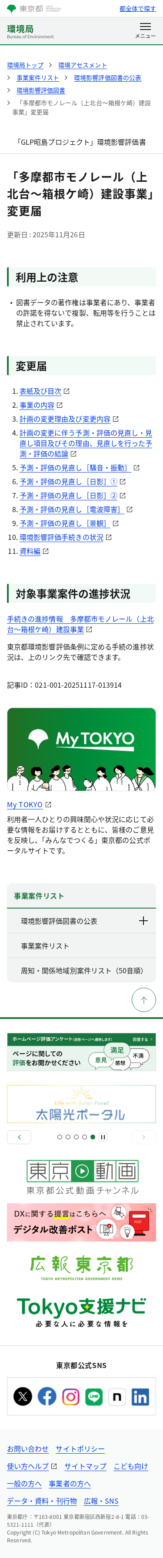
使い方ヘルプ (28, 1466)
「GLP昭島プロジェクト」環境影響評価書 (80, 141)
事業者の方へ (69, 1483)
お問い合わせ (28, 1448)
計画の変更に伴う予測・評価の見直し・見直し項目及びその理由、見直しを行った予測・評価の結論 (86, 443)
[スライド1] (59, 1137)
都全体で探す (138, 8)
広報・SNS (101, 1500)
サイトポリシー (80, 1448)
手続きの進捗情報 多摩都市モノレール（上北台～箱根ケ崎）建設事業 (80, 623)
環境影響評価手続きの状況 (61, 537)
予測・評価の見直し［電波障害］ (72, 509)
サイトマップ (85, 1466)
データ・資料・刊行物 (42, 1500)
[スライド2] (68, 1137)
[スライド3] (76, 1137)
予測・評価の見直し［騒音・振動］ (75, 467)
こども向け (130, 1466)
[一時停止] (103, 1137)
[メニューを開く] (145, 31)
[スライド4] (84, 1137)
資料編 (30, 551)
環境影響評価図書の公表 (59, 920)
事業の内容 (37, 404)
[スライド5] (92, 1137)
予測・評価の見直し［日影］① (68, 481)
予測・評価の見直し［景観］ (65, 523)
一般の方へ (24, 1483)
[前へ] (19, 1137)
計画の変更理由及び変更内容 (65, 418)
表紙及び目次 (40, 391)
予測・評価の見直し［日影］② (68, 495)
